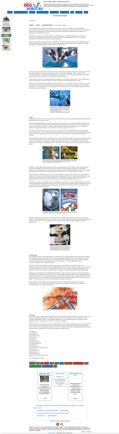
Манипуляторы (60, 376)
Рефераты (32, 12)
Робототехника (51, 433)
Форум (86, 12)
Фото (72, 12)
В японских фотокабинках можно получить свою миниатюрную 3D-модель (53, 413)
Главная (10, 12)
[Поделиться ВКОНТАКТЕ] (57, 424)
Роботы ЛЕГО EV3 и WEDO (21, 12)
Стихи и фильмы (64, 12)
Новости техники (54, 12)
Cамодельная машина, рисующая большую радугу (48, 410)
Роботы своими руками (42, 12)
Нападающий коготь (41, 415)
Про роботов (79, 12)
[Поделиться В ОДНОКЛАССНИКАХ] (61, 424)
